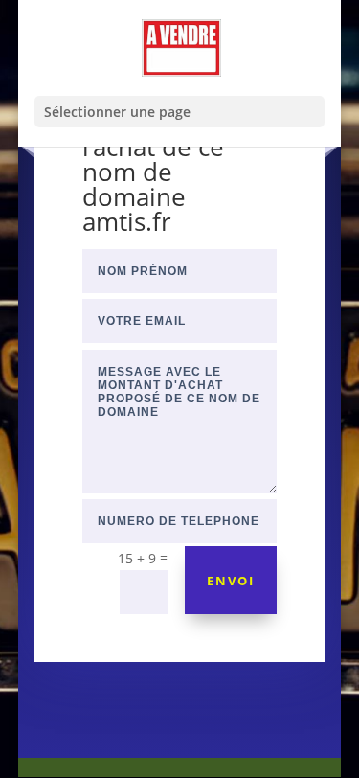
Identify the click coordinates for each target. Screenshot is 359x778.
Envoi (231, 580)
